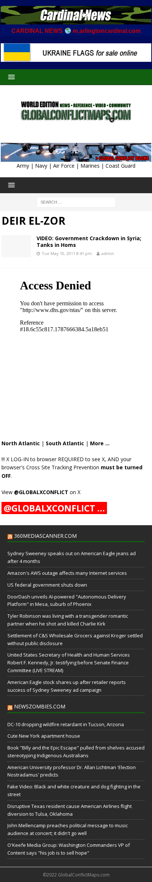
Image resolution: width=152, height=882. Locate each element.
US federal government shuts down (47, 584)
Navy (41, 165)
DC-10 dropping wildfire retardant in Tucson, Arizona (65, 724)
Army (23, 165)
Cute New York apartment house (43, 735)
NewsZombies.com (39, 706)
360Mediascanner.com (45, 535)
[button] (10, 77)
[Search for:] (76, 201)
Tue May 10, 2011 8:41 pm (67, 253)
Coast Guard (120, 165)
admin (107, 253)
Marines (90, 165)
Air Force (64, 165)
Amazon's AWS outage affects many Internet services (67, 573)
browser (46, 459)
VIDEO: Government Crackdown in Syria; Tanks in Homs (89, 241)
